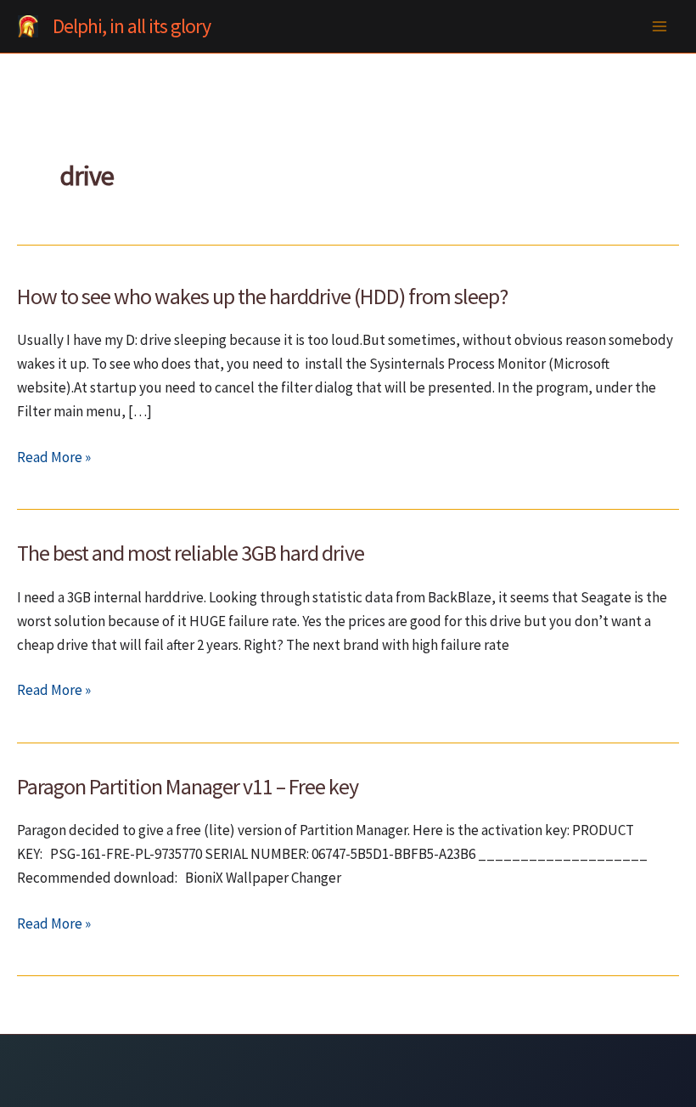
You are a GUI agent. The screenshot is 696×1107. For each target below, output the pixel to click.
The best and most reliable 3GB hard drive (190, 553)
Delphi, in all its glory (131, 26)
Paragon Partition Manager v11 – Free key (187, 786)
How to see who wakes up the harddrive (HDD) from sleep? (262, 296)
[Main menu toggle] (660, 26)
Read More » (54, 458)
